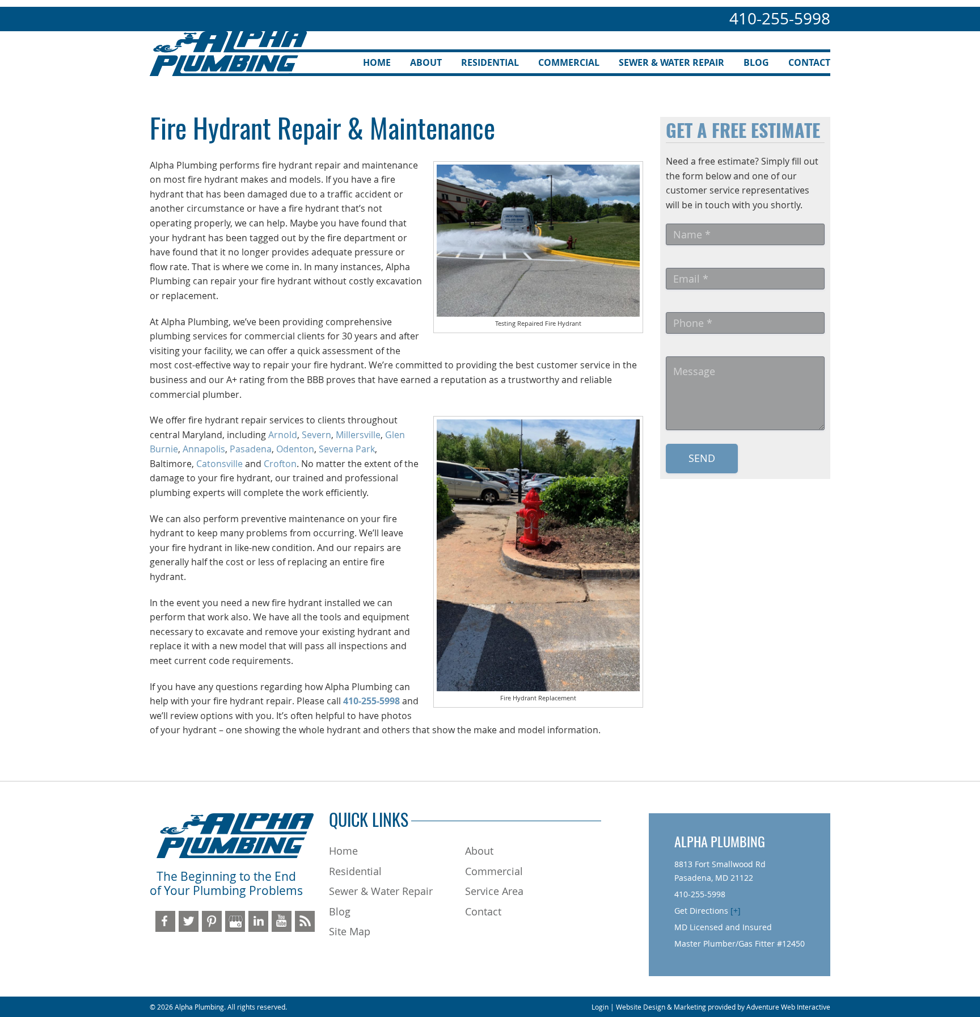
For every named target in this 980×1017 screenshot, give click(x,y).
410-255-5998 (779, 18)
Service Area (494, 891)
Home (377, 62)
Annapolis (204, 449)
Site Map (349, 931)
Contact (809, 62)
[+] (735, 910)
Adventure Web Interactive (788, 1006)
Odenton (295, 449)
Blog (756, 62)
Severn (316, 434)
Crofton (280, 463)
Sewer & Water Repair (671, 62)
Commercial (568, 62)
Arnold (282, 434)
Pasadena (251, 449)
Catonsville (219, 463)
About (426, 62)
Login (600, 1006)
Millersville (358, 434)
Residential (490, 62)
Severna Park (347, 449)
